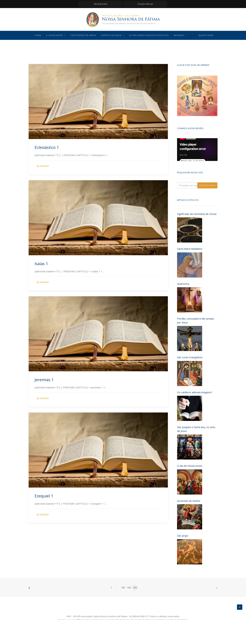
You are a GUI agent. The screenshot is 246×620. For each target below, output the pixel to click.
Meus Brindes (100, 4)
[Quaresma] (189, 299)
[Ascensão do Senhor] (189, 516)
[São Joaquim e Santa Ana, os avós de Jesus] (189, 447)
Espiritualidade (111, 35)
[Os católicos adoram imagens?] (189, 408)
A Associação (54, 35)
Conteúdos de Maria (83, 35)
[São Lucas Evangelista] (189, 373)
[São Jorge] (189, 551)
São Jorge (182, 535)
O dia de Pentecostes (189, 465)
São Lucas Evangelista (189, 357)
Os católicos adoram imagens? (194, 392)
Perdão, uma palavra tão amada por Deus (195, 320)
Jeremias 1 (44, 379)
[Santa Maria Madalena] (189, 265)
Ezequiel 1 (44, 496)
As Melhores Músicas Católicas (149, 35)
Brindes (179, 35)
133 (129, 587)
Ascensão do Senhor (188, 500)
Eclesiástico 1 (47, 147)
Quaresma (183, 283)
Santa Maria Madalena (189, 248)
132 (123, 587)
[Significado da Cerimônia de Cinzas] (189, 230)
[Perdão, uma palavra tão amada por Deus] (189, 338)
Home (38, 35)
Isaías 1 (41, 263)
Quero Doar (206, 35)
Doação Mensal (145, 4)
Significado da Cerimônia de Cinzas (197, 214)
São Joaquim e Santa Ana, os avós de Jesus (196, 429)
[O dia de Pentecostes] (189, 482)
